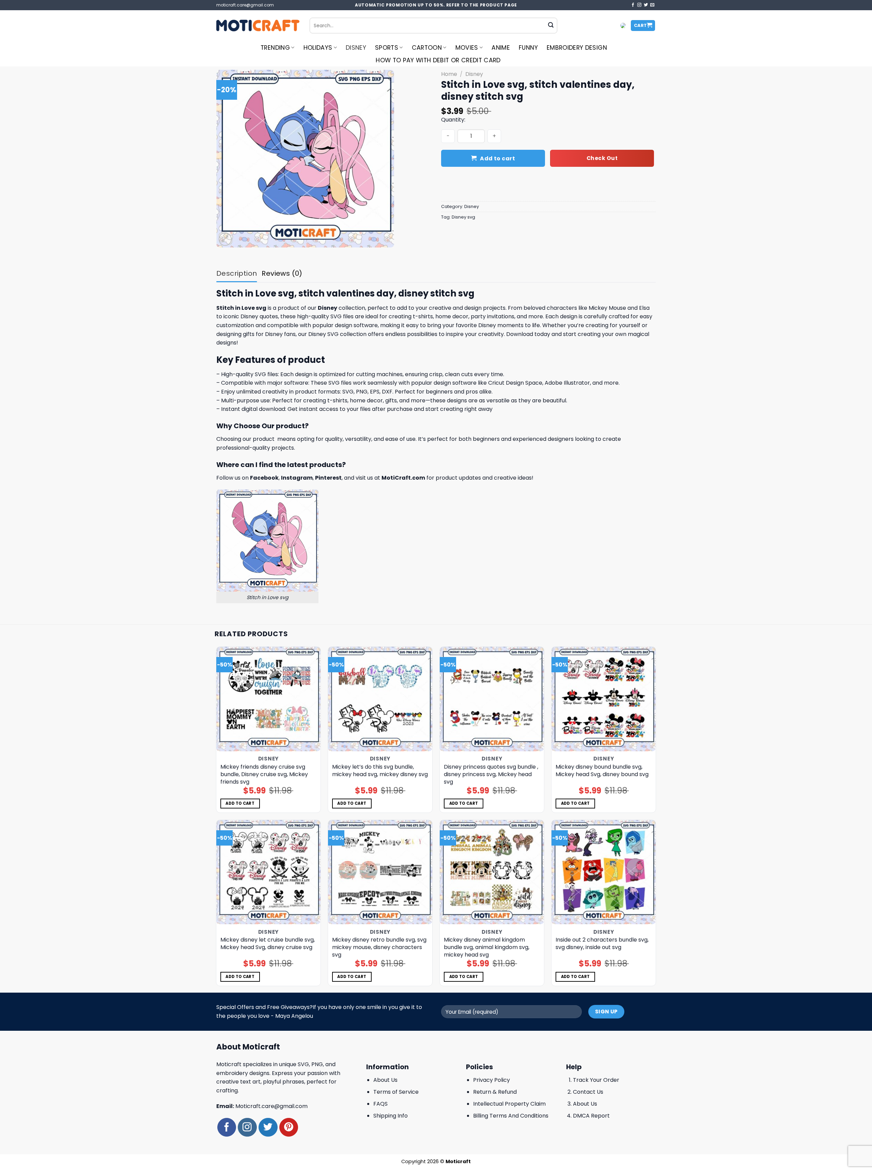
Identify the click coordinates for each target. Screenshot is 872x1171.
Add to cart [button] (239, 803)
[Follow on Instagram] (639, 5)
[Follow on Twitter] (646, 5)
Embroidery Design (577, 48)
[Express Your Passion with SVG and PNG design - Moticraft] (257, 25)
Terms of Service (396, 1092)
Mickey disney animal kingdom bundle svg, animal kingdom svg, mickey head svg (486, 947)
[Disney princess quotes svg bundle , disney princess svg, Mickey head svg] (492, 699)
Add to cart (497, 158)
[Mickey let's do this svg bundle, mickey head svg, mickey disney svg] (380, 699)
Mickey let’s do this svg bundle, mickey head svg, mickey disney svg (380, 770)
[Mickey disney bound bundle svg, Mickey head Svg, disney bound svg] (603, 699)
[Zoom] (225, 239)
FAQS (380, 1104)
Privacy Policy (491, 1080)
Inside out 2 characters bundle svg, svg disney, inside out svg (602, 943)
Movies (466, 48)
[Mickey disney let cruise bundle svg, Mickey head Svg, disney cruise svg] (268, 872)
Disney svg (463, 217)
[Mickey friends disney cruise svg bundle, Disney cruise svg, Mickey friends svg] (268, 699)
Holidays (317, 48)
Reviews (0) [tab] (282, 273)
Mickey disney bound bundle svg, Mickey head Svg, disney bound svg (602, 770)
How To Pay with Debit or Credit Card (438, 60)
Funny (528, 48)
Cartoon (427, 48)
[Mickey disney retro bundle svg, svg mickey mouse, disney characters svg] (380, 872)
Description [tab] (236, 273)
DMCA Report (591, 1116)
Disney (356, 48)
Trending (275, 48)
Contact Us (588, 1092)
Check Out (602, 158)
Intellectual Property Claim (509, 1104)
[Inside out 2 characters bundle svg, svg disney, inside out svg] (603, 872)
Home (449, 74)
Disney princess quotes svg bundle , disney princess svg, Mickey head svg (491, 774)
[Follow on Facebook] (633, 5)
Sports (386, 48)
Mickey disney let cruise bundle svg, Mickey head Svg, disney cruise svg (267, 943)
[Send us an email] (652, 5)
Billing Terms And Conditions (510, 1116)
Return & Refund (495, 1092)
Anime (501, 48)
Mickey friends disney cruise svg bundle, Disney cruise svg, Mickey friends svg (264, 774)
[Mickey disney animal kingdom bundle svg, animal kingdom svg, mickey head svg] (492, 872)
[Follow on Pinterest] (288, 1127)
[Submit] (551, 25)
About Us (385, 1080)
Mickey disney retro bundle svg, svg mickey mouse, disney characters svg (379, 947)
